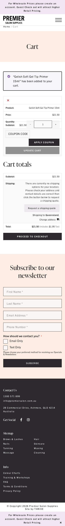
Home (6, 26)
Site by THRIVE (34, 509)
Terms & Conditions (15, 486)
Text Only (15, 347)
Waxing (38, 448)
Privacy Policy (12, 490)
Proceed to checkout (32, 236)
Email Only (16, 340)
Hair (36, 439)
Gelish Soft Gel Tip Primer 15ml (44, 107)
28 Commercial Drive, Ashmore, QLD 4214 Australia (29, 409)
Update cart (32, 150)
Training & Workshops (16, 477)
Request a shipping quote (42, 208)
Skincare (39, 443)
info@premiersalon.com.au (19, 400)
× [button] (8, 100)
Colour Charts (11, 472)
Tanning (8, 448)
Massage (8, 452)
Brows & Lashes (13, 439)
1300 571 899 (11, 396)
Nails (6, 443)
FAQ (5, 481)
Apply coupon (44, 142)
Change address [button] (48, 219)
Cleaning (39, 452)
